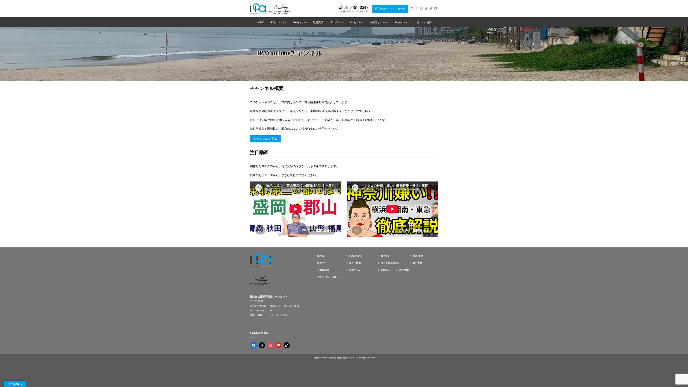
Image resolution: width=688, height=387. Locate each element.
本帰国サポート (378, 22)
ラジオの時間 (424, 22)
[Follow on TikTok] (426, 8)
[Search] (412, 8)
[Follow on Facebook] (416, 8)
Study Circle (356, 22)
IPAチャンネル (402, 22)
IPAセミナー (300, 22)
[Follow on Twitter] (431, 8)
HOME (260, 22)
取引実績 (318, 22)
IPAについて (277, 22)
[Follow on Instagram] (421, 8)
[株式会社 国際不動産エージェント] (271, 8)
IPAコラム (335, 22)
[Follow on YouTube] (435, 8)
